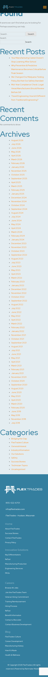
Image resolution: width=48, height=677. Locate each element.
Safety (14, 457)
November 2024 (18, 201)
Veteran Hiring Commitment (17, 597)
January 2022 (17, 331)
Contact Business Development (18, 624)
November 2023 (18, 247)
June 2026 (16, 148)
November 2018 (18, 419)
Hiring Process (11, 606)
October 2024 (18, 205)
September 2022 (19, 300)
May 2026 (15, 151)
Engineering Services (14, 568)
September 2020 (19, 384)
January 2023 (17, 285)
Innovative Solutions (16, 550)
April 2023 (16, 274)
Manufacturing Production (16, 564)
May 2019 (15, 415)
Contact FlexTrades (13, 538)
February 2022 (18, 327)
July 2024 (15, 216)
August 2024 (17, 213)
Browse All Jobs (11, 588)
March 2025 (16, 186)
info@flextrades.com (15, 509)
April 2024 (16, 228)
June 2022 (16, 312)
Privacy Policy (10, 542)
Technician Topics (19, 465)
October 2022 (17, 297)
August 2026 (17, 140)
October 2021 (17, 339)
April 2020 (16, 400)
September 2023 (19, 255)
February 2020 (18, 407)
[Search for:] (13, 34)
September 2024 (19, 209)
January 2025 (17, 193)
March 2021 (16, 365)
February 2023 (18, 281)
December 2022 (18, 289)
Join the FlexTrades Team (16, 592)
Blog (7, 631)
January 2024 (17, 239)
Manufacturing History (14, 646)
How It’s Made (11, 650)
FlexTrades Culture (20, 442)
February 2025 (18, 190)
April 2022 (16, 319)
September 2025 (19, 178)
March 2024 (16, 232)
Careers (9, 583)
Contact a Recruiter (13, 620)
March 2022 (16, 323)
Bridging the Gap (19, 438)
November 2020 (19, 377)
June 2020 (16, 392)
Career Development (14, 641)
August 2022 (17, 304)
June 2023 (16, 266)
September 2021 (18, 342)
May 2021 (15, 358)
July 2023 (15, 262)
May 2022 (15, 316)
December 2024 (18, 197)
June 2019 (16, 411)
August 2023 (17, 258)
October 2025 (18, 174)
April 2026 (16, 155)
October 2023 (17, 251)
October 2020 (18, 381)
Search (3, 38)
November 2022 (18, 293)
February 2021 (17, 369)
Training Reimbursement (15, 601)
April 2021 (15, 361)
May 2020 (16, 396)
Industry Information (20, 450)
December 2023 (18, 243)
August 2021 (17, 346)
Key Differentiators (13, 555)
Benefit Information (13, 615)
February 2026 (18, 163)
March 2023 (16, 277)
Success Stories (18, 461)
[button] (45, 7)
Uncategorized (18, 469)
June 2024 (16, 220)
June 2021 (16, 354)
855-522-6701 (13, 502)
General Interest (18, 446)
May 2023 (15, 270)
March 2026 (16, 159)
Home (8, 524)
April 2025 (16, 182)
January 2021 (17, 373)
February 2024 (18, 235)
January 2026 (17, 167)
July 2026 (15, 144)
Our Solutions (17, 454)
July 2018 (15, 423)
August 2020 (17, 388)
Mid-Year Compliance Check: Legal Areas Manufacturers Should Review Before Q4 (27, 88)
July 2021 (15, 350)
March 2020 (16, 403)
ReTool (7, 559)
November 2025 (18, 171)
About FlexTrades (12, 529)
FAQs (7, 573)
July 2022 (15, 308)
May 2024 (15, 224)
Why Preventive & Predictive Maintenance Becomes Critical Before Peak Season (28, 69)
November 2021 (18, 335)
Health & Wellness (12, 655)
